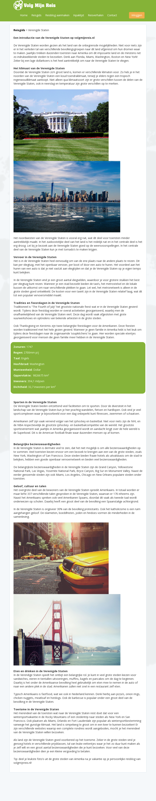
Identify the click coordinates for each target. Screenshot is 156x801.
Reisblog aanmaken (57, 15)
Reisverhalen (95, 15)
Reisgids (36, 15)
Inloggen (136, 15)
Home (24, 15)
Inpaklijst (78, 15)
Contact (112, 15)
